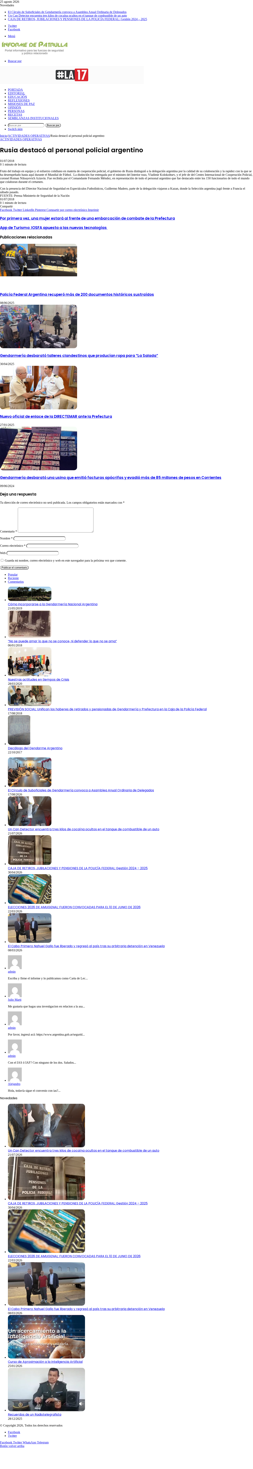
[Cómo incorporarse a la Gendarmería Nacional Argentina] (29, 600)
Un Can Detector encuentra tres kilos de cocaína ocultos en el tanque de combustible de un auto (67, 15)
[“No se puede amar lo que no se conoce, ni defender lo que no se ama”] (29, 636)
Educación (17, 96)
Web (3, 553)
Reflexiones (19, 100)
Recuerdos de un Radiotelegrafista (34, 1414)
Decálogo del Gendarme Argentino (35, 748)
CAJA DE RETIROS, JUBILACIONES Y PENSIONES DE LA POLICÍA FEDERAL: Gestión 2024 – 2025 (77, 19)
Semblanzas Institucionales (33, 118)
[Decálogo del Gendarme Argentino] (19, 743)
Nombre (6, 538)
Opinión (14, 107)
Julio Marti (14, 999)
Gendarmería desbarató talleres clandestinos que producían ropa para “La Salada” (79, 355)
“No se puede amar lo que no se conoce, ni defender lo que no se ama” (62, 641)
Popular (13, 574)
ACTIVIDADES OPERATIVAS (29, 135)
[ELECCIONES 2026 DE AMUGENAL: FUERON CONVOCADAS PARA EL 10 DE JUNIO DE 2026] (29, 902)
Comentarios (16, 581)
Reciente (13, 578)
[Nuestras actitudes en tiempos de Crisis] (29, 675)
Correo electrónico (12, 545)
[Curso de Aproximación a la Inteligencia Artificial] (46, 1357)
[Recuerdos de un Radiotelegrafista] (46, 1410)
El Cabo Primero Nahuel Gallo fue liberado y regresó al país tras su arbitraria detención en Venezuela (86, 946)
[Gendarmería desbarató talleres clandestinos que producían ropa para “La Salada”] (38, 347)
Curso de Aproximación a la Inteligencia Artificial (45, 1361)
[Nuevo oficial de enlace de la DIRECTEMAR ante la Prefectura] (38, 408)
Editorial (16, 93)
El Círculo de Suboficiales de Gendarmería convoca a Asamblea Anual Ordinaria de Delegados (67, 12)
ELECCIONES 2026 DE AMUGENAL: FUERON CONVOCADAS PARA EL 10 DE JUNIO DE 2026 (74, 907)
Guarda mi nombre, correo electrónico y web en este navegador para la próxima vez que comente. (65, 560)
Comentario (8, 531)
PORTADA (15, 89)
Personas (16, 111)
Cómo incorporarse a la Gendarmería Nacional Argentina (52, 604)
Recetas (15, 114)
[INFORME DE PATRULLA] (34, 54)
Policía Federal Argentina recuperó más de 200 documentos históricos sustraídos (77, 294)
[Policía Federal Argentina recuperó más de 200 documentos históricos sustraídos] (38, 286)
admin (12, 971)
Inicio (3, 135)
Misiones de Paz (21, 104)
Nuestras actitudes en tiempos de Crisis (38, 679)
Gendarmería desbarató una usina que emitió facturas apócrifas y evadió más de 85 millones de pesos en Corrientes (110, 477)
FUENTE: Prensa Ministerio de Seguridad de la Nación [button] (35, 195)
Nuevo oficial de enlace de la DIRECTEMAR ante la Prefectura (56, 416)
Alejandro (14, 1084)
